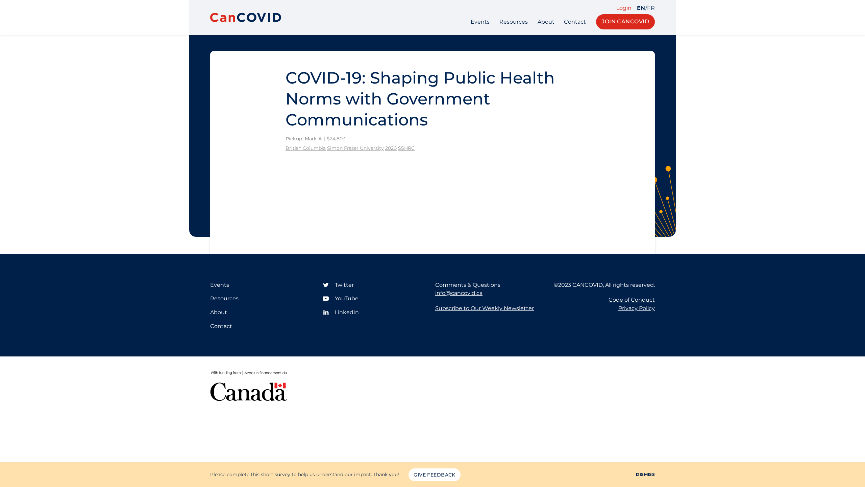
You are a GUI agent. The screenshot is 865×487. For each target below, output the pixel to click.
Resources (513, 22)
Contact (575, 22)
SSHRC (406, 148)
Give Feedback (434, 475)
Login (624, 8)
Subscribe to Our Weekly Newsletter (484, 308)
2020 (391, 148)
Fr (651, 8)
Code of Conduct (632, 300)
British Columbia (306, 148)
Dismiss (645, 474)
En (641, 8)
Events (480, 22)
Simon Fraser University (355, 148)
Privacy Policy (636, 308)
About (546, 22)
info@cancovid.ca (459, 293)
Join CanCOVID (625, 21)
